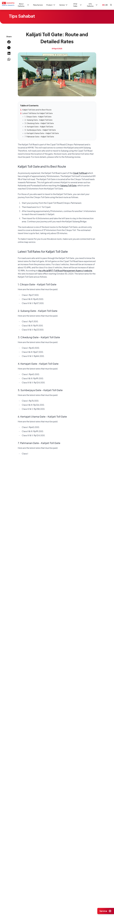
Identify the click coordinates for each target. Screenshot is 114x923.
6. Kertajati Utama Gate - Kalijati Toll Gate (42, 133)
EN (103, 5)
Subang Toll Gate (68, 185)
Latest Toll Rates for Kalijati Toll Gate (37, 113)
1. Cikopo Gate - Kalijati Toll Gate (38, 116)
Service (62, 5)
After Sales (75, 5)
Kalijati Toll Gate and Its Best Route (36, 110)
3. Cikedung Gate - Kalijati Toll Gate (39, 123)
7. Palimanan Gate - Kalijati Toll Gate (39, 136)
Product (49, 5)
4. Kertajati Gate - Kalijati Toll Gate (39, 126)
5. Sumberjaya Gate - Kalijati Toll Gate (40, 130)
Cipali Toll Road (80, 173)
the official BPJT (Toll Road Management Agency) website (65, 270)
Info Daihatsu (90, 5)
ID (107, 5)
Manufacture (38, 5)
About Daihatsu (21, 5)
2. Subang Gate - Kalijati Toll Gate (38, 120)
